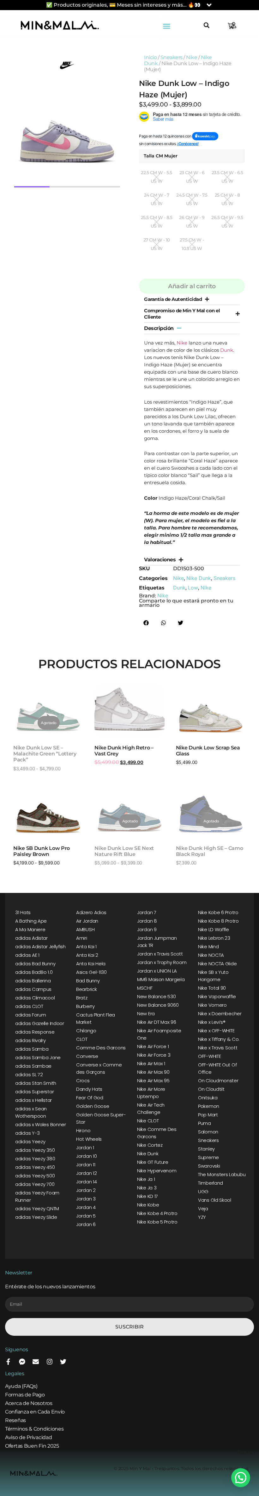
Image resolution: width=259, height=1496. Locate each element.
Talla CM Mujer (161, 156)
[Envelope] (36, 1362)
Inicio (150, 57)
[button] (167, 26)
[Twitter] (63, 1362)
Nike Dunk (198, 578)
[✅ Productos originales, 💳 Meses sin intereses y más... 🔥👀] (209, 5)
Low (193, 587)
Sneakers (171, 57)
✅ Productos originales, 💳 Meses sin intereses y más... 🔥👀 (123, 5)
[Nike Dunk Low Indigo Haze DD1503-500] (67, 134)
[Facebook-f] (8, 1362)
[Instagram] (49, 1362)
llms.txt (246, 1452)
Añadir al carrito (192, 286)
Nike (191, 57)
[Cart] (231, 26)
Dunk (226, 350)
